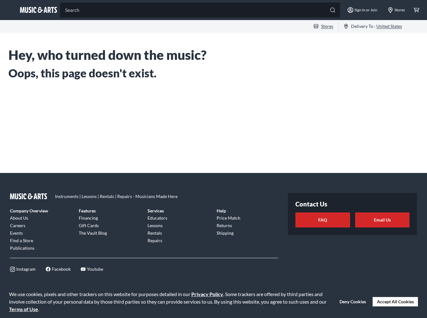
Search (72, 10)
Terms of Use (23, 309)
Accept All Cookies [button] (395, 301)
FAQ (322, 219)
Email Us (382, 219)
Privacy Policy (207, 294)
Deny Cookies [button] (352, 301)
